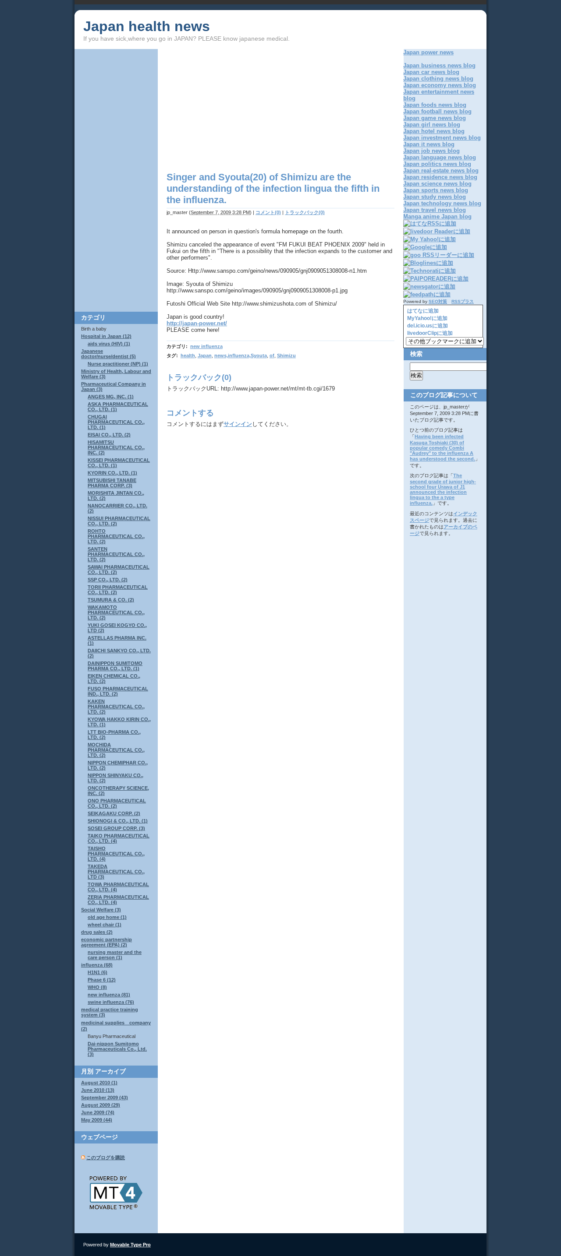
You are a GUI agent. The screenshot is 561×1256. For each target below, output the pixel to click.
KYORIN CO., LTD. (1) (112, 472)
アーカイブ (110, 1071)
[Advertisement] (240, 110)
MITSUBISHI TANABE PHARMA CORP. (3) (112, 483)
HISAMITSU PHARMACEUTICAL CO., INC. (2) (116, 447)
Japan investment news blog (442, 137)
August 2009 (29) (100, 1105)
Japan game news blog (434, 118)
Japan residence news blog (440, 177)
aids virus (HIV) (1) (109, 343)
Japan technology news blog (442, 203)
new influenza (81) (109, 994)
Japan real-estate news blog (441, 170)
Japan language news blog (439, 157)
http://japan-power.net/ (197, 323)
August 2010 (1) (99, 1082)
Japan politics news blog (437, 164)
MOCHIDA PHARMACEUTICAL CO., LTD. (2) (116, 750)
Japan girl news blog (431, 124)
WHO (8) (97, 987)
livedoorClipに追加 (429, 333)
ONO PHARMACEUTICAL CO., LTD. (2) (117, 803)
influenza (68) (97, 965)
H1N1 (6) (97, 972)
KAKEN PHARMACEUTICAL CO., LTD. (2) (116, 706)
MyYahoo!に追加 (426, 318)
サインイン (238, 424)
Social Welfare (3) (101, 909)
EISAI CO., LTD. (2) (109, 434)
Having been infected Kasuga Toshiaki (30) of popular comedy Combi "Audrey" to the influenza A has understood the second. (442, 447)
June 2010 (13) (97, 1090)
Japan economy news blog (439, 85)
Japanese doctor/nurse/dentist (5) (108, 353)
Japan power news (428, 52)
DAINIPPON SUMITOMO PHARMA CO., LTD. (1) (115, 666)
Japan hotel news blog (434, 131)
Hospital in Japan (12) (106, 336)
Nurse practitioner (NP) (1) (118, 363)
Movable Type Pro (130, 1244)
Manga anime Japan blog (437, 216)
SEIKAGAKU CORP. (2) (114, 813)
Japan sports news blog (435, 190)
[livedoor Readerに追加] (436, 231)
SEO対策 (438, 301)
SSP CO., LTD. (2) (108, 579)
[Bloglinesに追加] (428, 263)
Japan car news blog (431, 72)
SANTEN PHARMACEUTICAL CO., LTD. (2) (116, 554)
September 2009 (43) (104, 1097)
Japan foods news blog (434, 105)
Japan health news (146, 26)
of (272, 355)
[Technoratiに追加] (429, 270)
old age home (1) (107, 917)
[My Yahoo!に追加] (429, 239)
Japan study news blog (434, 197)
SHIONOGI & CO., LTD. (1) (118, 820)
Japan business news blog (439, 65)
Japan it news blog (428, 144)
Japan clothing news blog (438, 78)
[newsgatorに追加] (429, 286)
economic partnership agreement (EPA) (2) (106, 942)
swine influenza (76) (111, 1002)
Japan (205, 355)
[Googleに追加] (425, 247)
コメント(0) (268, 212)
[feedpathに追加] (427, 294)
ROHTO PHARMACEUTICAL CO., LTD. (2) (116, 536)
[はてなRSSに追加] (429, 223)
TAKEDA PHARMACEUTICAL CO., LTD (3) (116, 872)
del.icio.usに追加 (427, 326)
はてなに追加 (422, 311)
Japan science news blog (437, 183)
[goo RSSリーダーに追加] (438, 255)
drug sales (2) (97, 932)
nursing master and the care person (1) (115, 955)
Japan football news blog (437, 111)
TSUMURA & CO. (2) (111, 599)
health (188, 355)
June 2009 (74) (97, 1112)
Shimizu (286, 355)
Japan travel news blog (434, 210)
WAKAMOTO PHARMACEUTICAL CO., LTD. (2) (116, 612)
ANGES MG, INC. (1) (111, 396)
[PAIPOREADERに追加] (436, 278)
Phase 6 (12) (102, 979)
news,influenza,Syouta (240, 355)
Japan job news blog (431, 151)
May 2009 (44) (96, 1119)
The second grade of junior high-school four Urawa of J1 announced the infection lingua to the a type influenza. (443, 489)
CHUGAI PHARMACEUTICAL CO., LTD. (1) (116, 422)
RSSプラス (462, 301)
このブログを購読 (105, 1157)
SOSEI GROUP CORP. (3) (116, 828)
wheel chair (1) (104, 924)
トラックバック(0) (305, 212)
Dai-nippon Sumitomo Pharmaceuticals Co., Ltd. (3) (117, 1049)
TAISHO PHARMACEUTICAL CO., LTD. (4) (116, 854)
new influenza (206, 346)
